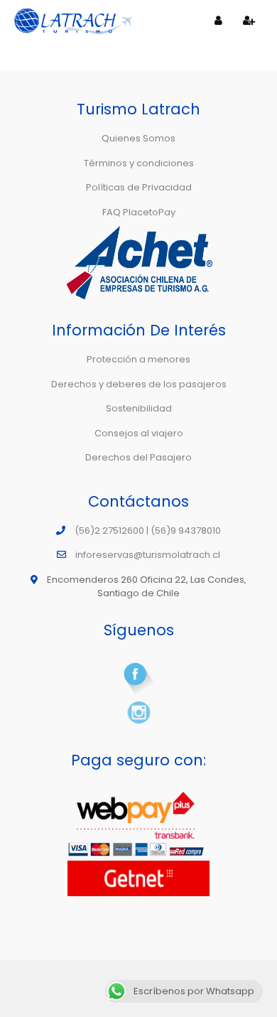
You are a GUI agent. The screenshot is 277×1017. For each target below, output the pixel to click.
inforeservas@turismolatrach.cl (147, 554)
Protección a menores (138, 359)
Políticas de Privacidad (139, 187)
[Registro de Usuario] (249, 21)
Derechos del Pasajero (138, 457)
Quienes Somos (138, 138)
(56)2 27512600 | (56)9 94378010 (148, 530)
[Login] (218, 21)
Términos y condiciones (139, 163)
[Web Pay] (138, 825)
